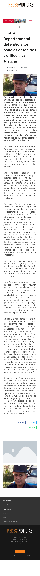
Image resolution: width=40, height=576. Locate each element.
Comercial (6, 513)
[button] (3, 5)
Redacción (6, 505)
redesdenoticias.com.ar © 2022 (20, 556)
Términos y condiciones (10, 521)
